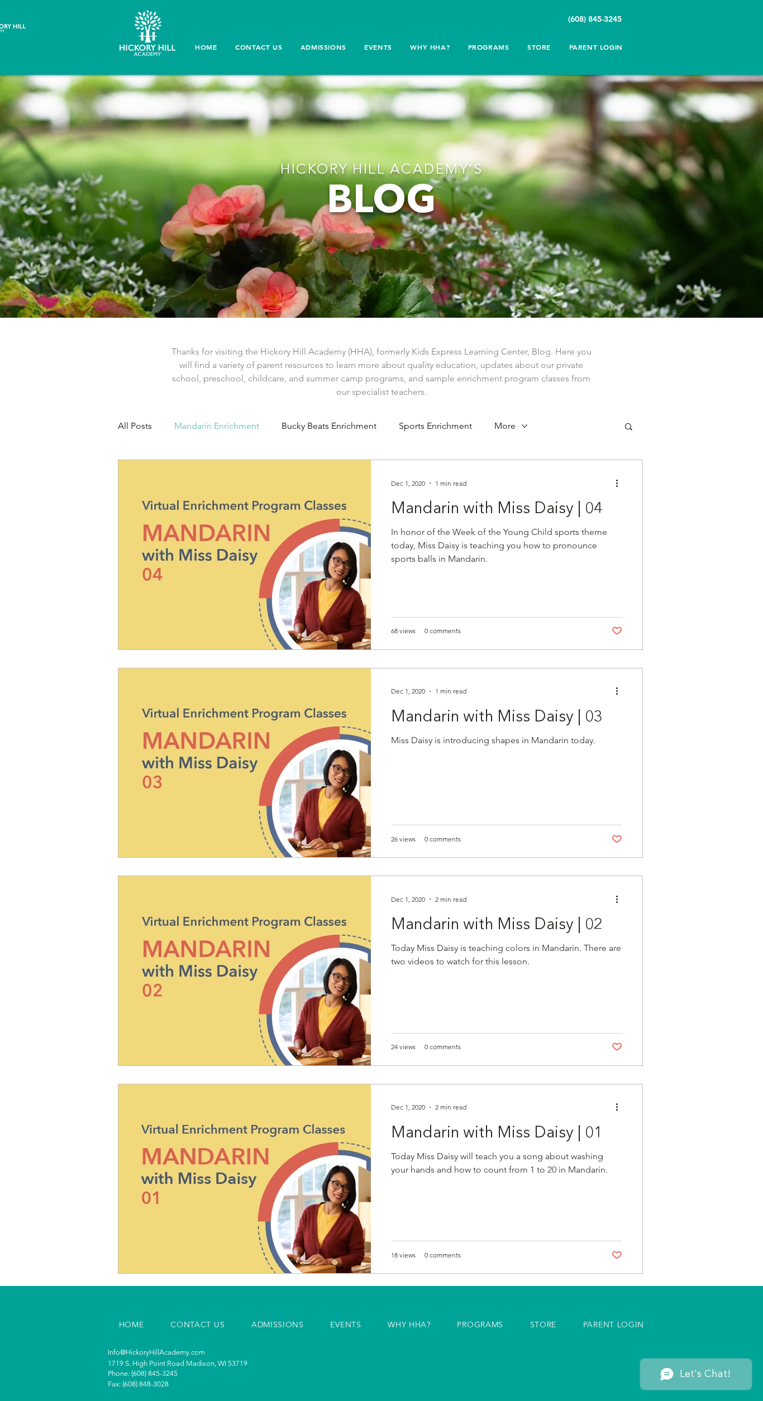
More (505, 425)
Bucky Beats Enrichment (329, 425)
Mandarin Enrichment (216, 425)
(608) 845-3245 (596, 19)
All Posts (135, 425)
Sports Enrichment (435, 425)
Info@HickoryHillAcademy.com (156, 1352)
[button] (429, 47)
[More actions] (620, 483)
